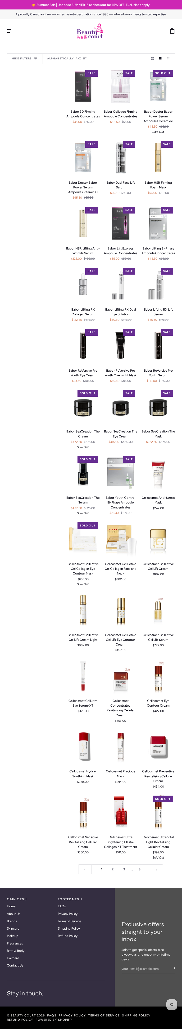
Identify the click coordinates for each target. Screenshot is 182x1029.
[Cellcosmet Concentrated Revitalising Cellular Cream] (121, 676)
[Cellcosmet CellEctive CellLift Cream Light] (83, 610)
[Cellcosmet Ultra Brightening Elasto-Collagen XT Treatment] (121, 812)
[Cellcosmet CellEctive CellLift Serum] (158, 610)
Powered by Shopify (54, 1019)
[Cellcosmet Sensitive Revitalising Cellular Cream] (83, 812)
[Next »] (156, 869)
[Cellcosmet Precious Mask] (121, 746)
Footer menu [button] (70, 899)
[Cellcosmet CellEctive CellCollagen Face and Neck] (121, 539)
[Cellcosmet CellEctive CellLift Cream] (158, 539)
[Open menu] (14, 31)
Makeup (12, 936)
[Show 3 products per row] (161, 59)
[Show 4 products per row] (170, 59)
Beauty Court (23, 1015)
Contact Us (15, 965)
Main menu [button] (17, 899)
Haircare (13, 958)
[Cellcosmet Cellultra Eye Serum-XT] (83, 676)
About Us (13, 914)
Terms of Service (69, 921)
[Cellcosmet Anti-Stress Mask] (158, 472)
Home (11, 906)
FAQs (62, 906)
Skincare (13, 928)
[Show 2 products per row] (153, 59)
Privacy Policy (67, 914)
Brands (12, 921)
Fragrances (15, 943)
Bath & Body (15, 951)
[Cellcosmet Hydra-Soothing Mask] (83, 746)
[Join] (171, 968)
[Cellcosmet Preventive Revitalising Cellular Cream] (158, 746)
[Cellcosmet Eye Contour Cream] (158, 676)
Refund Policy (67, 936)
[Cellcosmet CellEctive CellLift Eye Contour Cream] (121, 610)
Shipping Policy (69, 928)
